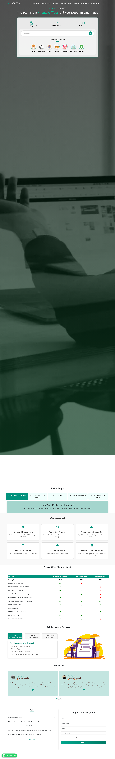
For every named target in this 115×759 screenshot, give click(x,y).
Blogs (69, 3)
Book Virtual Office (46, 3)
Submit (83, 742)
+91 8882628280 (95, 3)
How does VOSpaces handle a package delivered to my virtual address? (29, 730)
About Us (63, 3)
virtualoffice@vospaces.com (81, 3)
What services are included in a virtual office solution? (24, 722)
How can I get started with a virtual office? (21, 726)
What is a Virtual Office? (15, 717)
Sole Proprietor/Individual (15, 636)
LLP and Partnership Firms (32, 636)
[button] (56, 698)
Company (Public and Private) (50, 636)
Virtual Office (35, 3)
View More (32, 739)
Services (55, 3)
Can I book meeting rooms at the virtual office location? (25, 734)
